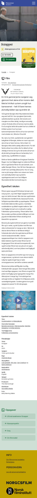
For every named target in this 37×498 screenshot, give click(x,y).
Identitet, (27, 326)
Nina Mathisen (12, 83)
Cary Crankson (21, 363)
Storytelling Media (7, 389)
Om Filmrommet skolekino (15, 460)
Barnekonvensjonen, (8, 326)
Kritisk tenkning (15, 328)
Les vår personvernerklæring (16, 472)
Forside (4, 72)
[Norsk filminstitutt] (18, 491)
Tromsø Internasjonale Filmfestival (21, 85)
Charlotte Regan (7, 358)
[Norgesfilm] (18, 482)
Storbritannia (6, 369)
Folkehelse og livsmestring (10, 333)
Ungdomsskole (6, 321)
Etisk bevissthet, (20, 326)
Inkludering (5, 328)
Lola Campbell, (6, 363)
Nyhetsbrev (10, 462)
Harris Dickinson (7, 365)
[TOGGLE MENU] (33, 3)
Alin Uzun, (14, 363)
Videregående (17, 321)
